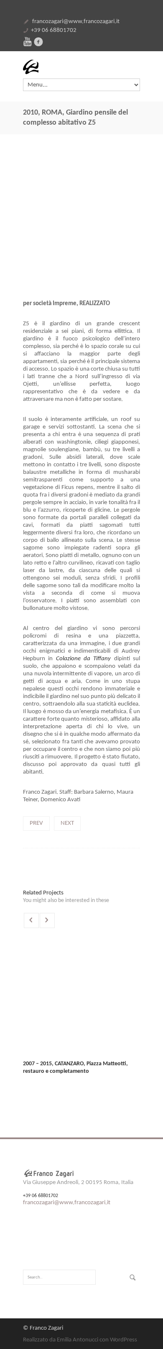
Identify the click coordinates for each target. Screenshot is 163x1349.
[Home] (81, 67)
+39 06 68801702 (53, 30)
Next (67, 823)
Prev (36, 823)
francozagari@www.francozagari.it (76, 21)
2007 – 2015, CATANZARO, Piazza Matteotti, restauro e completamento (75, 1067)
